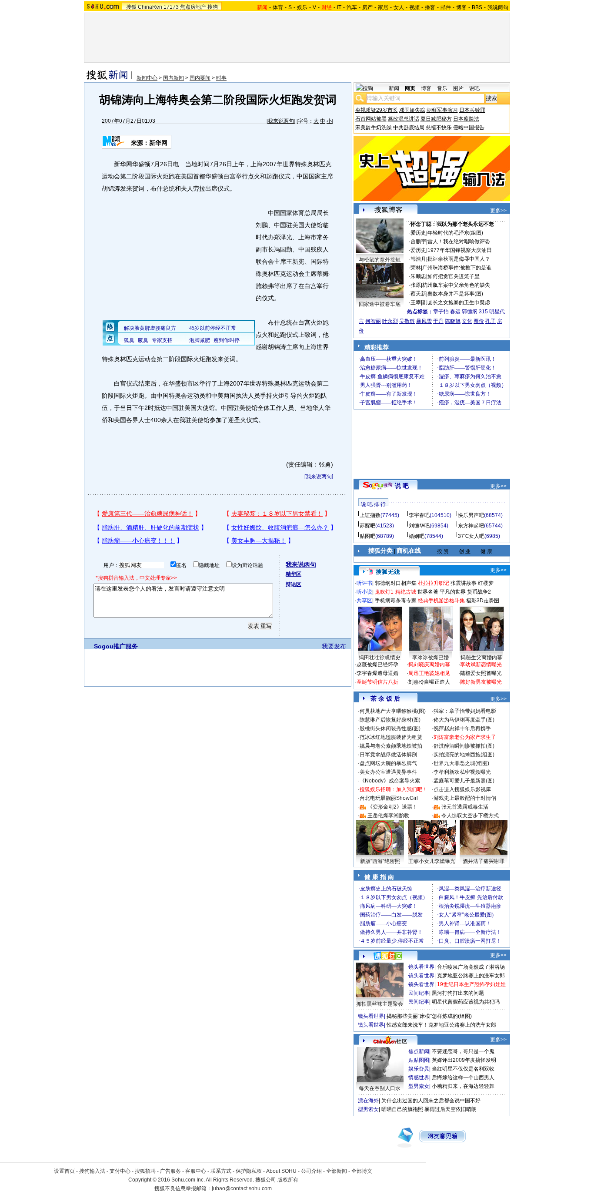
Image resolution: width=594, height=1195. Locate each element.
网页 (410, 88)
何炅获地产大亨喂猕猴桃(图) (393, 711)
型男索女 (418, 1086)
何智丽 (373, 321)
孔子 (490, 321)
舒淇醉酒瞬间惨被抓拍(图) (464, 746)
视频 (414, 7)
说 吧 (402, 485)
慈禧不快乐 (439, 127)
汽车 (352, 7)
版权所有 (287, 1180)
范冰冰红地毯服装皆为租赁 (391, 737)
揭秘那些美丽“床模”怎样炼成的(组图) (429, 1016)
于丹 (438, 321)
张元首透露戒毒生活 (464, 807)
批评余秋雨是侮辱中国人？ (458, 259)
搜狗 (212, 7)
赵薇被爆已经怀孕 (377, 664)
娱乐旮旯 (418, 1069)
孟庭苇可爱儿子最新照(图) (464, 781)
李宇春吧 (419, 515)
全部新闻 (336, 1171)
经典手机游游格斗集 (441, 601)
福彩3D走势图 (482, 601)
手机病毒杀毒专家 (396, 601)
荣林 (415, 268)
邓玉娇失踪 (412, 110)
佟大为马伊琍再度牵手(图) (464, 720)
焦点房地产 (193, 7)
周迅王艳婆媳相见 (429, 673)
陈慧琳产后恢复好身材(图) (390, 720)
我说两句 (497, 7)
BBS (477, 7)
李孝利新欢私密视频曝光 (462, 772)
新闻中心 (147, 78)
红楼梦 (486, 583)
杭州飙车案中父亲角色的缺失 (456, 285)
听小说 (364, 592)
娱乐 (302, 7)
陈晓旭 (453, 321)
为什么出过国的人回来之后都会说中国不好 (431, 1101)
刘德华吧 (419, 526)
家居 (383, 7)
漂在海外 (368, 1101)
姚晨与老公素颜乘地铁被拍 (391, 746)
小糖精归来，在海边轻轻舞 (463, 1086)
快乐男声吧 (471, 515)
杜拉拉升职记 (433, 583)
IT (339, 7)
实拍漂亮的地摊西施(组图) (464, 755)
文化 (467, 321)
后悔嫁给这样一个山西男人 (463, 1077)
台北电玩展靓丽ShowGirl (389, 798)
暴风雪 (424, 321)
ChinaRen (150, 7)
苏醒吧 (367, 526)
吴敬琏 (407, 321)
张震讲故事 (464, 583)
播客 (430, 7)
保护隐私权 (249, 1171)
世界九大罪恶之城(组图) (461, 763)
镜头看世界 (421, 967)
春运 (455, 312)
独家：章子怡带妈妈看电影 (465, 711)
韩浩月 (418, 259)
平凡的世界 (453, 592)
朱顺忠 (418, 276)
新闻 (394, 88)
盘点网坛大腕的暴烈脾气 (388, 763)
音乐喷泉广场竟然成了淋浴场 (471, 967)
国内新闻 (173, 78)
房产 (367, 7)
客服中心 (195, 1171)
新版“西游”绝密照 (380, 861)
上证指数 (370, 515)
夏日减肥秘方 (436, 119)
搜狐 (131, 7)
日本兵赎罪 (472, 110)
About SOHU (281, 1171)
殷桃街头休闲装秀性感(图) (390, 728)
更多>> (498, 211)
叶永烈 (390, 321)
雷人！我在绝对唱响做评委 (458, 241)
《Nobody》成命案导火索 (390, 781)
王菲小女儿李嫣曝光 (431, 861)
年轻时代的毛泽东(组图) (455, 233)
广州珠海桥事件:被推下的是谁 (456, 268)
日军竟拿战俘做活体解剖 (388, 755)
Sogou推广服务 (116, 646)
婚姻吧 (416, 536)
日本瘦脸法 (466, 119)
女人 (399, 7)
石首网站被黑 (371, 119)
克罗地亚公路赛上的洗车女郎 (471, 976)
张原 (415, 285)
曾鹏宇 (418, 241)
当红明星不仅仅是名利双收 (463, 1069)
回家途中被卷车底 (379, 304)
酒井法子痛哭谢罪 (483, 861)
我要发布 (334, 646)
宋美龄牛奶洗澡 (373, 127)
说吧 (474, 88)
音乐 (442, 88)
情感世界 (418, 1077)
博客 (461, 7)
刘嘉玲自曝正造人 (429, 682)
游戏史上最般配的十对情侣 (465, 798)
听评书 (364, 583)
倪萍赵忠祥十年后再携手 (462, 728)
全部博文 (361, 1171)
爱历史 (418, 233)
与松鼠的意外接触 (379, 260)
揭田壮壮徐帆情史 (379, 658)
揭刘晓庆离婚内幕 (429, 664)
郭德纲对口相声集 (396, 583)
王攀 (415, 302)
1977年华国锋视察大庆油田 (459, 250)
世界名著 (427, 592)
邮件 (445, 7)
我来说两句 (281, 121)
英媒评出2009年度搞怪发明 (464, 1060)
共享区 (364, 601)
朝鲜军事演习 (442, 110)
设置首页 (64, 1171)
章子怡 (441, 312)
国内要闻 (200, 78)
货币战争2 (479, 592)
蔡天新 (418, 294)
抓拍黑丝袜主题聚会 (379, 1004)
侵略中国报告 (468, 127)
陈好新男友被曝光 (481, 682)
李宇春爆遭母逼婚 (377, 673)
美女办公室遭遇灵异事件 (388, 772)
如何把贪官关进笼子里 (453, 276)
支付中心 (120, 1171)
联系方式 (220, 1171)
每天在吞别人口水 (379, 1088)
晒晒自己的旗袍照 (402, 1109)
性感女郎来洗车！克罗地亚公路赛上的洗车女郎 (441, 1025)
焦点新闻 (418, 1051)
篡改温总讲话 (403, 119)
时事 (221, 78)
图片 (458, 88)
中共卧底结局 (408, 127)
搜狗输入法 (92, 1171)
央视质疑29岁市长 (376, 110)
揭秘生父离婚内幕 (481, 658)
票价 (479, 321)
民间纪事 (418, 993)
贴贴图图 (418, 1060)
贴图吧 (367, 536)
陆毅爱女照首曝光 (481, 673)
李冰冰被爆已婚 (430, 658)
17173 (171, 7)
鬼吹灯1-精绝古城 (395, 592)
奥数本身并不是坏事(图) (455, 294)
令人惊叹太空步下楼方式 (470, 815)
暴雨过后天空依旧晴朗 (450, 1109)
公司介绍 (311, 1171)
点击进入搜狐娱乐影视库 (462, 789)
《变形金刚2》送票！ (392, 807)
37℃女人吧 (471, 536)
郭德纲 (469, 312)
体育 (278, 7)
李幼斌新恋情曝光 (481, 664)
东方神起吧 (471, 526)
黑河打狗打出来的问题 (458, 993)
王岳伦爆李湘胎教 (388, 815)
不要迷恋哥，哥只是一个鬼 (463, 1051)
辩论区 (293, 584)
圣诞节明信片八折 (377, 682)
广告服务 (170, 1171)
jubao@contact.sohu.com (242, 1188)
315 (483, 312)
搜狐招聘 (145, 1171)
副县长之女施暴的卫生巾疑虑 (456, 302)
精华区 (293, 574)
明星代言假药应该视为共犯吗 (466, 1002)
